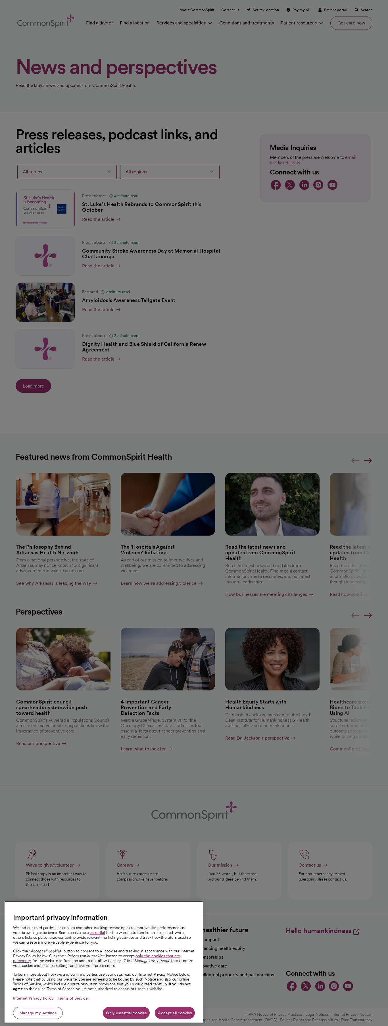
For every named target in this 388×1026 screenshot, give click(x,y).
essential (97, 932)
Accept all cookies (175, 1013)
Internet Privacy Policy (33, 998)
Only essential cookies (126, 1013)
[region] (104, 962)
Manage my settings (38, 1013)
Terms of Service (73, 998)
